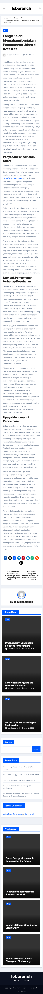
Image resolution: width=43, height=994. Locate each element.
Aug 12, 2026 (29, 728)
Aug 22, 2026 (29, 648)
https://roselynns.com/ (12, 178)
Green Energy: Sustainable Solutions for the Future (19, 644)
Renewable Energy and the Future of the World (19, 684)
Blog (5, 30)
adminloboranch (15, 55)
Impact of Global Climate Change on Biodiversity (19, 960)
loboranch (21, 8)
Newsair (33, 988)
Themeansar (21, 991)
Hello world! (29, 814)
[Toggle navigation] (3, 8)
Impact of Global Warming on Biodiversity (19, 780)
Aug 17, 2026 (29, 688)
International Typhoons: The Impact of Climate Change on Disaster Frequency (21, 795)
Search (8, 742)
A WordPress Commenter (12, 814)
